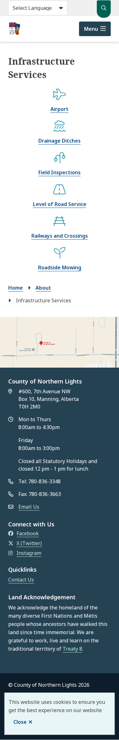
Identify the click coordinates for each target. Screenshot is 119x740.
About (43, 287)
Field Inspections (59, 172)
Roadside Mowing (59, 267)
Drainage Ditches (59, 140)
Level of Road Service (59, 204)
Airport (59, 109)
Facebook (28, 533)
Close (20, 721)
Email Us (28, 506)
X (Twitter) (29, 543)
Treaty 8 (72, 648)
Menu (91, 28)
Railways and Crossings (59, 235)
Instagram (29, 553)
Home (15, 287)
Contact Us (21, 579)
